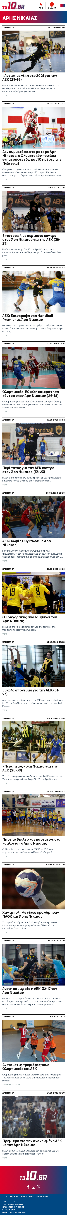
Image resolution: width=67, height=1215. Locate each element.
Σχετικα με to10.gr (12, 1204)
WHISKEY (21, 1212)
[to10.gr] (14, 5)
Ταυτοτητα (8, 1201)
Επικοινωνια (8, 1209)
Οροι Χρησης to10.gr (13, 1207)
